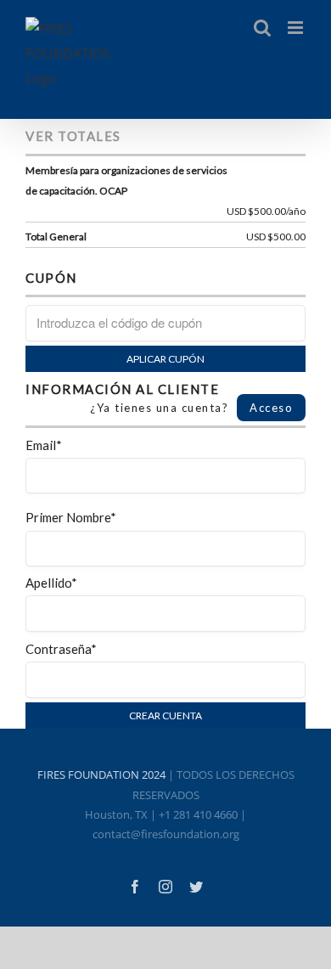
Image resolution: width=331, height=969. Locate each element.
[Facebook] (135, 886)
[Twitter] (196, 886)
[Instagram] (165, 886)
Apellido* (51, 582)
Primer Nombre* (70, 517)
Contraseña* (61, 648)
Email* (43, 445)
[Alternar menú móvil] (297, 28)
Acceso (271, 407)
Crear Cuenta (165, 715)
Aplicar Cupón (165, 358)
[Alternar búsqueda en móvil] (262, 28)
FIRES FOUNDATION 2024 (101, 774)
